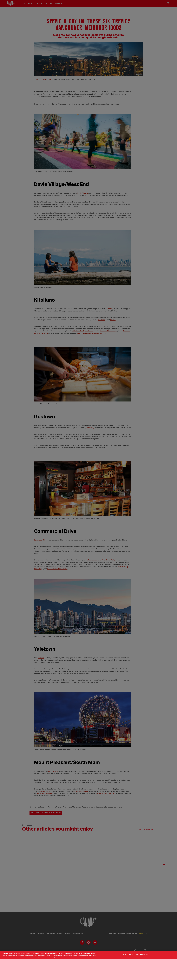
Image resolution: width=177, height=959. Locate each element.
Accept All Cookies (142, 954)
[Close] (174, 955)
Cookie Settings (128, 954)
